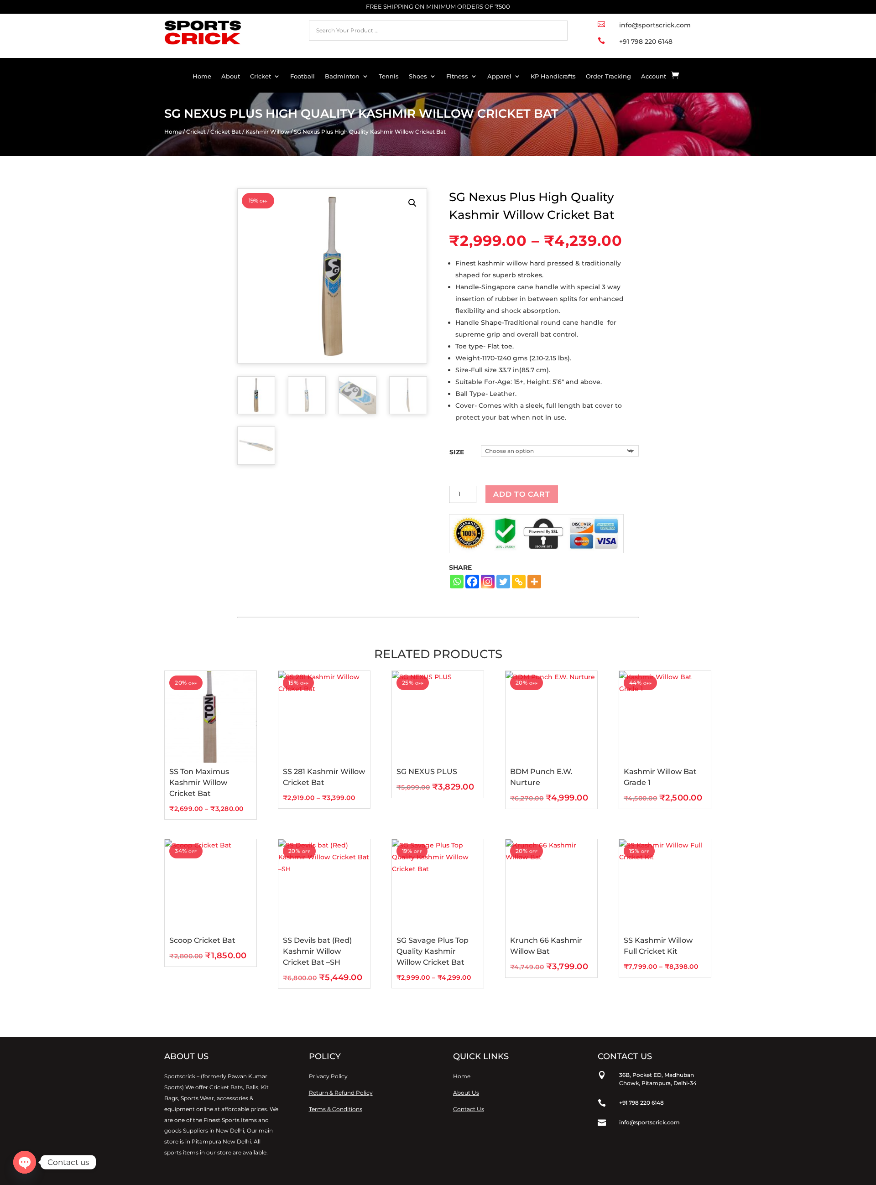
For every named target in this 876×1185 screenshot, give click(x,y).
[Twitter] (503, 581)
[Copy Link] (519, 581)
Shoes (418, 76)
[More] (534, 581)
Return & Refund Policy (341, 1092)
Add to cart (521, 494)
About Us (466, 1092)
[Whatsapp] (457, 581)
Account (653, 76)
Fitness (457, 76)
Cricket (260, 76)
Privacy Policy (328, 1076)
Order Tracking (608, 76)
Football (302, 76)
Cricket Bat (225, 131)
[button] (412, 203)
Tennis (389, 76)
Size (456, 452)
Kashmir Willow (267, 131)
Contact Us (468, 1109)
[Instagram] (488, 581)
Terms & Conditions (335, 1109)
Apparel (499, 76)
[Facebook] (472, 581)
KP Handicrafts (553, 76)
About (230, 76)
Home (202, 76)
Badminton (342, 76)
